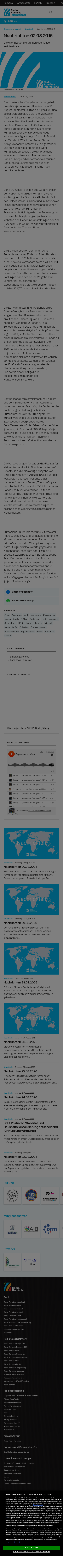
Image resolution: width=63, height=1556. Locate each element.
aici (6, 1517)
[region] (31, 1523)
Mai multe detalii (38, 1505)
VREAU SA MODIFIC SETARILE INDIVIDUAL (31, 1552)
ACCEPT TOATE (31, 1548)
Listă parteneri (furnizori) (13, 1542)
